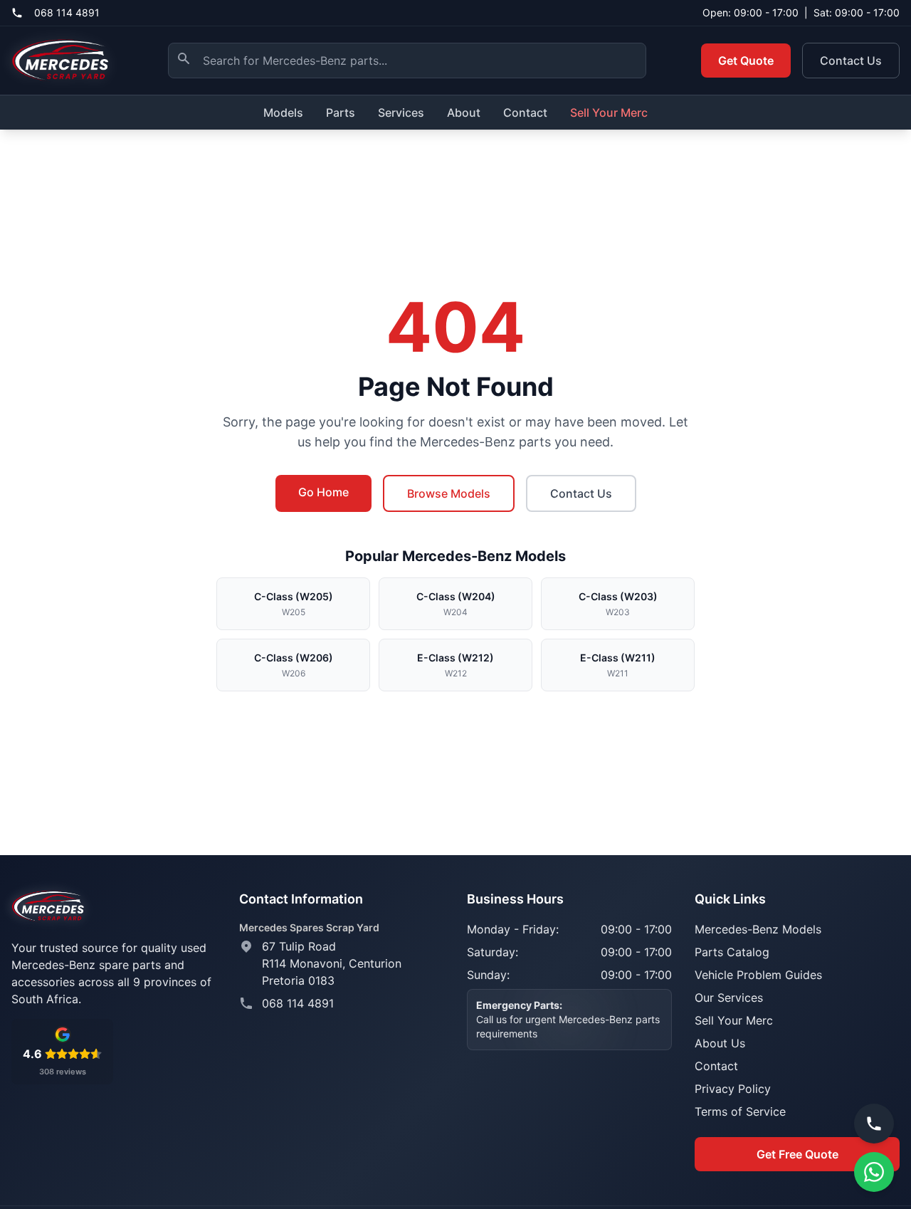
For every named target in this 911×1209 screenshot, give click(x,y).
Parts (340, 112)
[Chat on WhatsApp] (874, 1172)
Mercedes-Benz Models (758, 929)
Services (401, 112)
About (463, 112)
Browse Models (448, 493)
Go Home (323, 492)
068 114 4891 (67, 12)
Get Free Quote (797, 1154)
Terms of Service (740, 1111)
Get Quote (746, 60)
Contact (525, 112)
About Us (720, 1043)
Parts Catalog (732, 952)
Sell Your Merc (609, 112)
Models (283, 112)
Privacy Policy (733, 1089)
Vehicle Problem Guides (758, 975)
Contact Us (851, 60)
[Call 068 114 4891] (874, 1123)
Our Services (729, 997)
